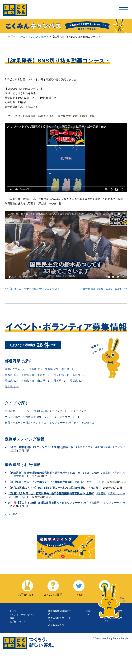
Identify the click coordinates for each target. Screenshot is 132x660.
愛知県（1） (12, 380)
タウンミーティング (115, 502)
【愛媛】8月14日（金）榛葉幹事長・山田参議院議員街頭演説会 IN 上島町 (51, 493)
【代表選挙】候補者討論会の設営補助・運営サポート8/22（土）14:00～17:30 (53, 472)
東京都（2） (44, 375)
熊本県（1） (12, 386)
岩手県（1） (68, 369)
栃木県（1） (12, 375)
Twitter (88, 611)
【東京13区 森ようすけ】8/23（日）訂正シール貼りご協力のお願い (47, 487)
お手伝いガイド (17, 621)
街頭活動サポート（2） (18, 411)
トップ (13, 611)
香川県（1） (61, 380)
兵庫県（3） (28, 380)
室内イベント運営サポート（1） (63, 416)
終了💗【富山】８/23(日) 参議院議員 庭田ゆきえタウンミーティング (48, 502)
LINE (87, 614)
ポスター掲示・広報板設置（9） (23, 416)
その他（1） (88, 422)
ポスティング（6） (82, 411)
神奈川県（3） (62, 375)
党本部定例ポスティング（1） (51, 411)
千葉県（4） (28, 375)
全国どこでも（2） (16, 369)
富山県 (95, 502)
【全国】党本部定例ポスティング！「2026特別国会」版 (40, 447)
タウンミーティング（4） (64, 422)
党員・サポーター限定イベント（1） (26, 422)
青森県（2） (52, 369)
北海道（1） (36, 369)
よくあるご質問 (56, 624)
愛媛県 (102, 493)
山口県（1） (44, 380)
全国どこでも (85, 447)
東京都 (106, 472)
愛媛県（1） (77, 380)
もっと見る (11, 514)
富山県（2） (79, 375)
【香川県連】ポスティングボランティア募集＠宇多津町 (40, 482)
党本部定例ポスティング (111, 447)
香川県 (81, 482)
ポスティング (96, 482)
